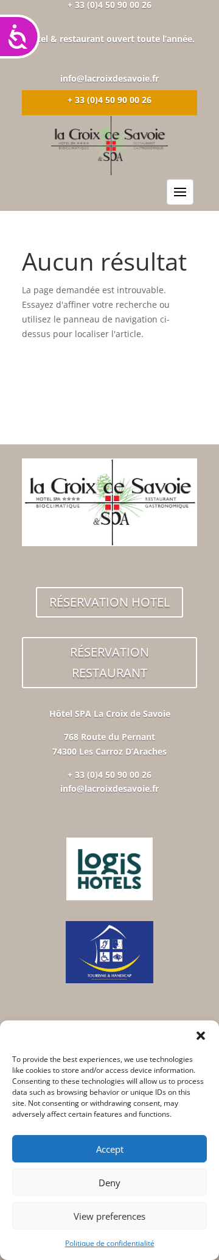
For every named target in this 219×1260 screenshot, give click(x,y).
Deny (109, 1182)
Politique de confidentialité (110, 1243)
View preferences (109, 1216)
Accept (109, 1149)
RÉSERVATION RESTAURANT (109, 662)
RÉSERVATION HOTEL (109, 602)
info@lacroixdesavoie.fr (109, 78)
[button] (201, 1036)
